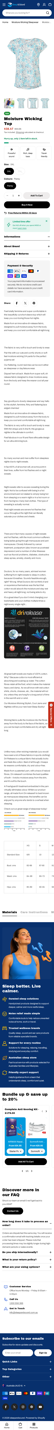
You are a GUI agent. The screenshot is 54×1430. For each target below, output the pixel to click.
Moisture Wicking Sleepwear (25, 22)
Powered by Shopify (35, 1418)
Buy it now (27, 205)
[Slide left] (22, 1171)
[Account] (44, 4)
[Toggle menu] (4, 4)
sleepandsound (17, 1418)
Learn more (22, 228)
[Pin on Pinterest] (34, 303)
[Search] (47, 13)
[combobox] (27, 12)
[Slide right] (31, 1171)
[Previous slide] (42, 1111)
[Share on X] (25, 303)
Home (5, 22)
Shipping (20, 132)
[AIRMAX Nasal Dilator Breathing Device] (15, 1127)
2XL (21, 172)
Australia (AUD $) (14, 1386)
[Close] (46, 221)
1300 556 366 (16, 1303)
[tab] (9, 913)
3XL (9, 171)
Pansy (10, 186)
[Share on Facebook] (16, 303)
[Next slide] (46, 1111)
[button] (51, 715)
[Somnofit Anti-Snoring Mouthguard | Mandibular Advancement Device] (36, 1127)
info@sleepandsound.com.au (24, 1312)
